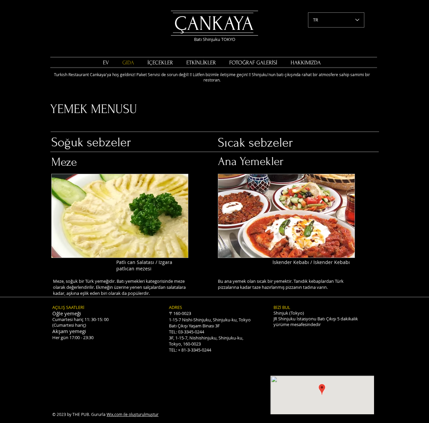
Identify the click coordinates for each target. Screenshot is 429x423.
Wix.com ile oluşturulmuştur (133, 414)
